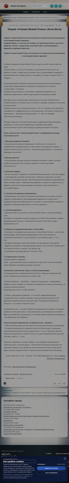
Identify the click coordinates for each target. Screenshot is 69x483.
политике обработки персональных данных (15, 477)
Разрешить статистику (51, 468)
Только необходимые (51, 473)
